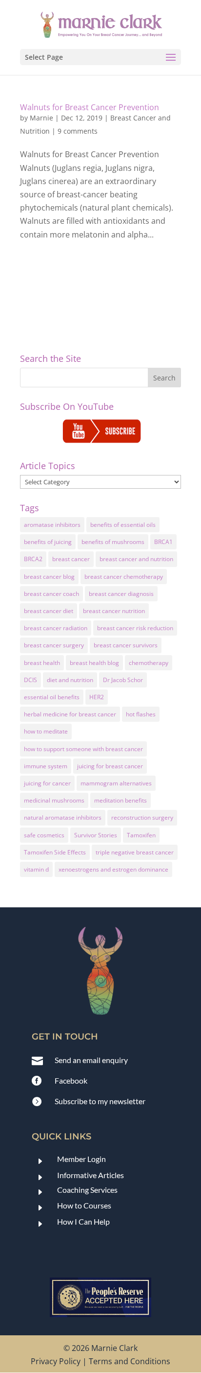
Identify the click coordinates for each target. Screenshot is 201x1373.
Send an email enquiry (91, 1060)
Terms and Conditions (129, 1361)
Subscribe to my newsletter (100, 1101)
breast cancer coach (51, 594)
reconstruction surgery (142, 817)
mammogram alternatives (116, 783)
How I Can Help (83, 1221)
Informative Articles (90, 1175)
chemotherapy (148, 663)
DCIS (30, 680)
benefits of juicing (48, 542)
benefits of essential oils (123, 525)
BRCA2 (33, 559)
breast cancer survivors (126, 645)
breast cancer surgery (54, 645)
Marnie (41, 117)
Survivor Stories (95, 835)
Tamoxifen (141, 835)
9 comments (78, 131)
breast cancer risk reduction (135, 628)
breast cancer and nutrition (136, 559)
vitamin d (36, 869)
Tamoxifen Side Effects (55, 852)
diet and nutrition (70, 680)
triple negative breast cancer (135, 852)
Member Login (81, 1158)
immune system (45, 766)
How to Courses (84, 1205)
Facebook (71, 1080)
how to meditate (46, 731)
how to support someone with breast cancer (83, 749)
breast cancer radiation (55, 628)
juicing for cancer (47, 783)
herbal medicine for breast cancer (70, 714)
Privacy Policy (55, 1361)
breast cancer (71, 559)
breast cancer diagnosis (121, 594)
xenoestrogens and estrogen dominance (113, 869)
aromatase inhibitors (52, 525)
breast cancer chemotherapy (123, 576)
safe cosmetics (44, 835)
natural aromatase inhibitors (62, 817)
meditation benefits (120, 800)
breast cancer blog (49, 576)
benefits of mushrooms (112, 542)
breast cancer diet (48, 611)
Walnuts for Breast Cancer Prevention (89, 107)
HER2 (96, 697)
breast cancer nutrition (114, 611)
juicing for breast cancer (110, 766)
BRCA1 (163, 542)
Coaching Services (87, 1189)
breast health (42, 663)
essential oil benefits (52, 697)
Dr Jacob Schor (123, 680)
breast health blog (94, 663)
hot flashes (141, 714)
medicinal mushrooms (54, 800)
